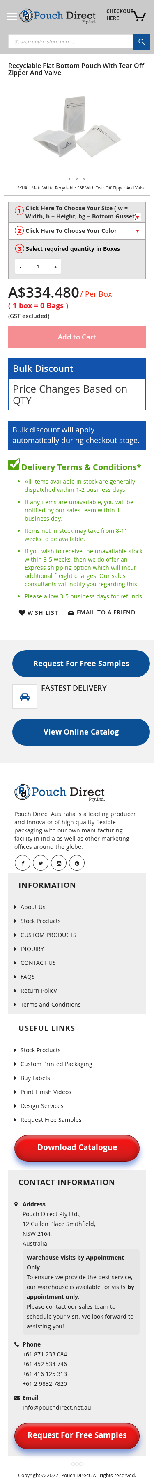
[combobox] (79, 41)
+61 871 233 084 (45, 1354)
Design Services (42, 1106)
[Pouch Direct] (57, 16)
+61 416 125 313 (45, 1374)
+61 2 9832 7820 (45, 1383)
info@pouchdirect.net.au (57, 1407)
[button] (70, 179)
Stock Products (41, 921)
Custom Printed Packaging (56, 1064)
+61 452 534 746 (45, 1364)
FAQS (28, 976)
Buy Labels (35, 1078)
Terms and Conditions (51, 1004)
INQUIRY (32, 949)
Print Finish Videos (46, 1092)
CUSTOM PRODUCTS (48, 935)
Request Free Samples (51, 1120)
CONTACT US (38, 963)
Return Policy (39, 990)
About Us (33, 907)
